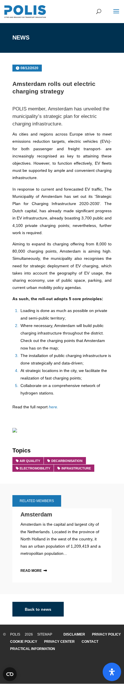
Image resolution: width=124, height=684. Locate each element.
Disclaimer (74, 634)
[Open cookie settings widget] (10, 674)
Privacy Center (59, 642)
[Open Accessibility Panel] (112, 672)
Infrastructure (76, 468)
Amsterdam (60, 109)
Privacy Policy (106, 634)
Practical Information (32, 649)
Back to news (38, 609)
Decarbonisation (66, 461)
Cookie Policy (23, 642)
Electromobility (35, 468)
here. (53, 407)
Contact (90, 642)
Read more (31, 571)
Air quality (30, 461)
